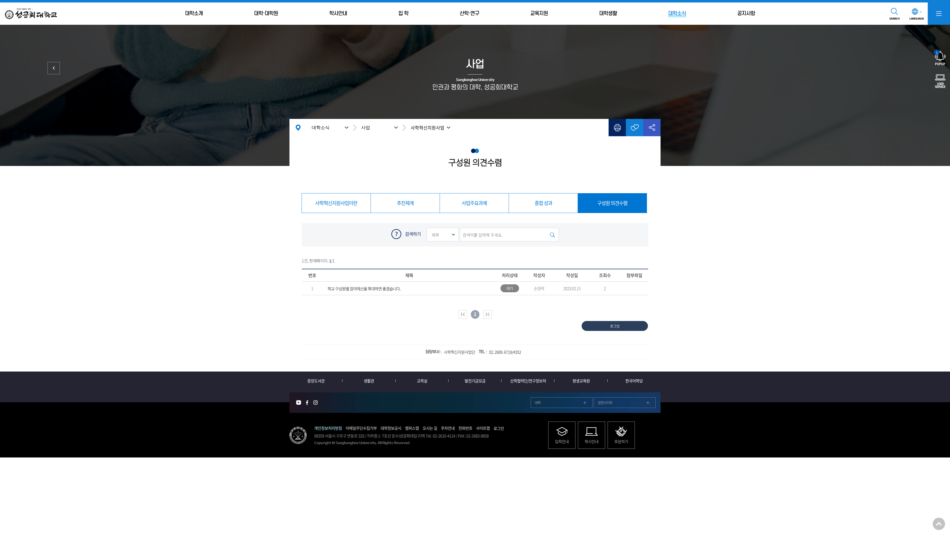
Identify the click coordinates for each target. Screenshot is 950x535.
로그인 (499, 428)
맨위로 (939, 524)
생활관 (369, 381)
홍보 (54, 68)
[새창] (298, 402)
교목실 (422, 381)
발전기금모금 (475, 381)
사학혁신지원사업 (427, 127)
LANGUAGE (916, 18)
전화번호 (465, 428)
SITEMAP (939, 13)
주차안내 (448, 428)
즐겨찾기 (634, 127)
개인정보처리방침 (328, 428)
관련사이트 (605, 402)
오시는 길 (430, 428)
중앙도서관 (316, 381)
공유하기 (652, 127)
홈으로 (298, 127)
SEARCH (894, 18)
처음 (462, 314)
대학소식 (321, 127)
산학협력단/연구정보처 (528, 381)
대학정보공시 (390, 428)
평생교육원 (581, 381)
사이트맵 (483, 428)
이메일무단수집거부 (361, 428)
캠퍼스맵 (412, 428)
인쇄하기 (617, 127)
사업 (365, 127)
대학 (538, 402)
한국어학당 (634, 381)
